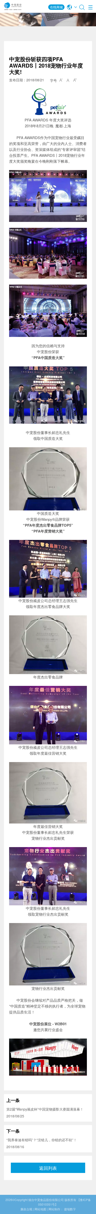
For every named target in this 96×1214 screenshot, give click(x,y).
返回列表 (48, 1168)
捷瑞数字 (70, 1209)
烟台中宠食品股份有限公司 (46, 1200)
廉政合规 (26, 1209)
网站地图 (40, 1209)
